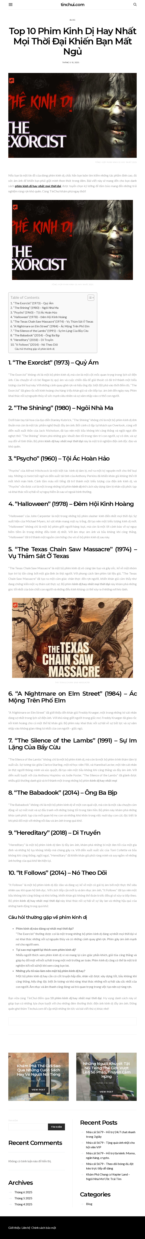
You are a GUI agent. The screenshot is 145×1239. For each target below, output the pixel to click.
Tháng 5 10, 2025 (70, 62)
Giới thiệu (14, 1227)
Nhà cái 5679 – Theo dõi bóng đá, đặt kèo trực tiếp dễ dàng (109, 1166)
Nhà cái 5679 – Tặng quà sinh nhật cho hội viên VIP (110, 1145)
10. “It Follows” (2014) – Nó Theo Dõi (34, 344)
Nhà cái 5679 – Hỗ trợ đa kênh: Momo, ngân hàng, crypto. (110, 1155)
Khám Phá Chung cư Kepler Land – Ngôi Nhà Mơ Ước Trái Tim (108, 1176)
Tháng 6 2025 (23, 1192)
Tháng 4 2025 (23, 1204)
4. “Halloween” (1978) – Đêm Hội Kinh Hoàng (38, 317)
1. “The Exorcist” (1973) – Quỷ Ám (31, 303)
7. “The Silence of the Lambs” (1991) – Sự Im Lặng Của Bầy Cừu (49, 330)
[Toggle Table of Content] (89, 297)
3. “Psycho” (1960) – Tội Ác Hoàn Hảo (33, 312)
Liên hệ (26, 1227)
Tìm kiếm (13, 1120)
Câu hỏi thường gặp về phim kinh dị (35, 348)
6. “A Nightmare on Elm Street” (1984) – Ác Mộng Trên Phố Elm (49, 326)
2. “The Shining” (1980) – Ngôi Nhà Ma (34, 307)
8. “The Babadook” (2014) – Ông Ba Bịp (35, 335)
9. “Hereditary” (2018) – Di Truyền (31, 339)
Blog (72, 20)
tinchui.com (72, 4)
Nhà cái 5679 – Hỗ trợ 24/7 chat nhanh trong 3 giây (110, 1134)
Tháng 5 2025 (23, 1198)
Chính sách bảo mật (43, 1227)
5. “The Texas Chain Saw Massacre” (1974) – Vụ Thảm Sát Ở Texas (51, 321)
